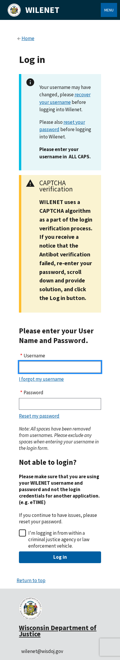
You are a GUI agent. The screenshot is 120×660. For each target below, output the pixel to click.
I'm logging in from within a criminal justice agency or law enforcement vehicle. (58, 539)
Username (34, 355)
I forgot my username (41, 379)
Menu (109, 10)
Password (33, 392)
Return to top (31, 580)
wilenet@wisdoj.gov (42, 651)
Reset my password (39, 416)
